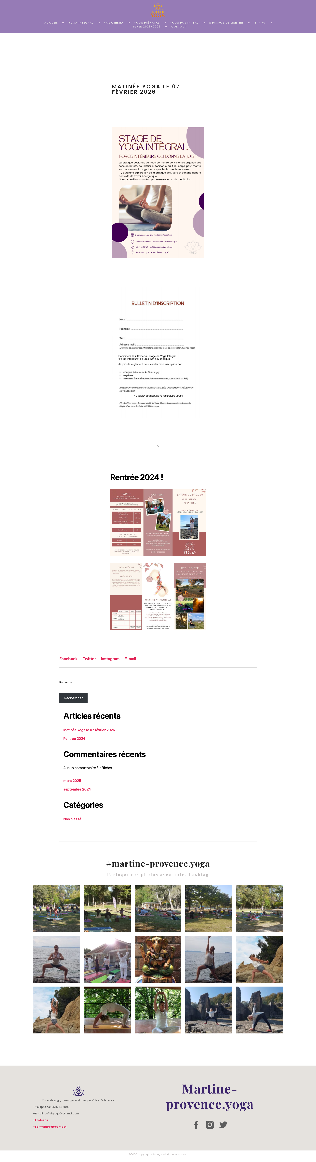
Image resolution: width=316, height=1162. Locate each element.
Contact (179, 26)
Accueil (51, 23)
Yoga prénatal (146, 23)
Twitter (89, 658)
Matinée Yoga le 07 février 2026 (89, 730)
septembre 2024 (77, 789)
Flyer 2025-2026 (147, 26)
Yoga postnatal (184, 23)
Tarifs (260, 23)
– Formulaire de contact (49, 1127)
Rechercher (66, 682)
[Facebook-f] (196, 1125)
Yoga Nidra (113, 23)
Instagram (110, 658)
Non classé (72, 819)
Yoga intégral (80, 23)
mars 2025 (72, 781)
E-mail (130, 658)
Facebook (68, 658)
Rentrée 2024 (74, 739)
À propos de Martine (226, 23)
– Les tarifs (40, 1120)
